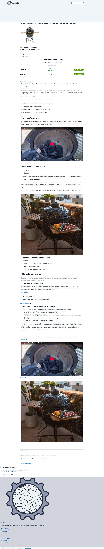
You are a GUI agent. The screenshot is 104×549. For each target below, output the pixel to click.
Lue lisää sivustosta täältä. (26, 463)
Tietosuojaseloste (15, 474)
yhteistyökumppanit (16, 471)
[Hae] (83, 3)
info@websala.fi (46, 458)
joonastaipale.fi (28, 548)
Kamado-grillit (28, 81)
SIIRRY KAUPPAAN (79, 69)
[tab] (26, 84)
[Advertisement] (52, 13)
